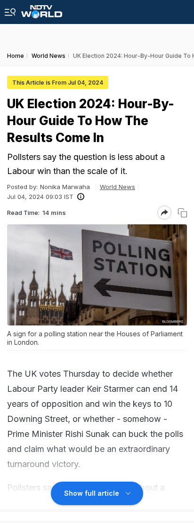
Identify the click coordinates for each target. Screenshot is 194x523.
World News (117, 186)
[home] (41, 9)
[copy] (182, 212)
